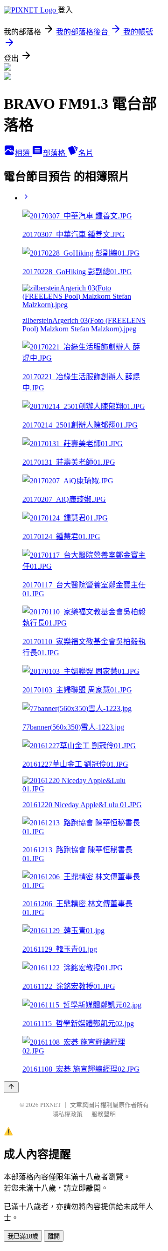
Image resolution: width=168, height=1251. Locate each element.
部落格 (55, 153)
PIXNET (50, 1104)
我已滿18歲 (22, 1236)
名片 (85, 153)
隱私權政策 (67, 1114)
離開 (54, 1236)
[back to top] (11, 1087)
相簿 (23, 153)
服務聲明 (103, 1114)
